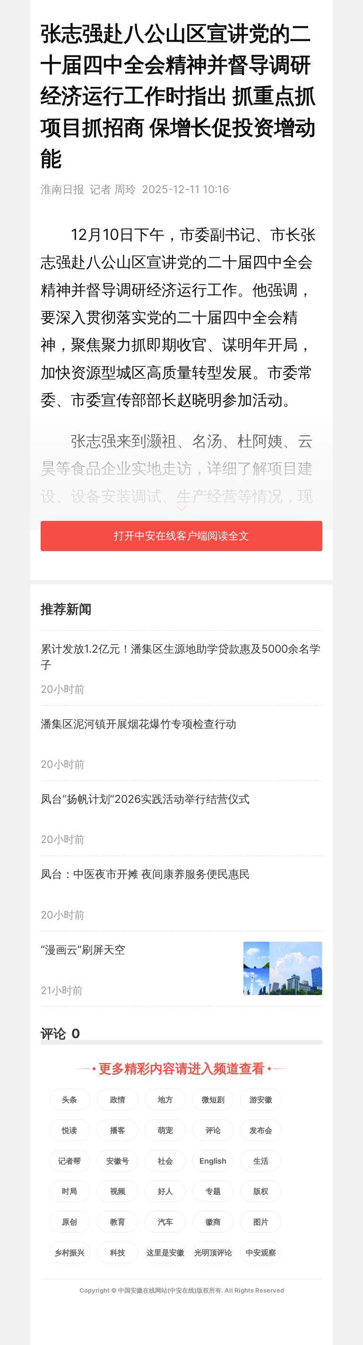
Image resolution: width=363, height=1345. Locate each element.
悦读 (69, 1130)
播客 (117, 1130)
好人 (165, 1191)
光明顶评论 (213, 1252)
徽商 (213, 1221)
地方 (165, 1099)
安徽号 (117, 1161)
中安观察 (261, 1252)
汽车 (165, 1221)
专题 (213, 1191)
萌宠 (165, 1130)
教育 (117, 1221)
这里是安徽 (165, 1252)
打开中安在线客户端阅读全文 (181, 535)
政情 (117, 1099)
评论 (213, 1130)
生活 (260, 1161)
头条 (69, 1099)
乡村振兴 (69, 1252)
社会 (165, 1161)
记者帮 (69, 1161)
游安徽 (261, 1099)
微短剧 (213, 1099)
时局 (69, 1191)
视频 (117, 1191)
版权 (260, 1191)
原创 (69, 1221)
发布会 (261, 1130)
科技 (117, 1252)
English (212, 1161)
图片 (260, 1221)
